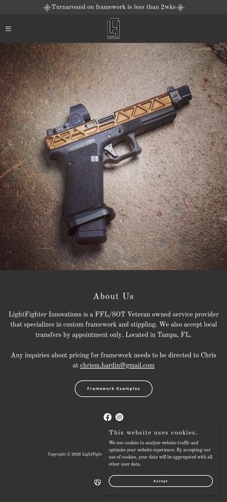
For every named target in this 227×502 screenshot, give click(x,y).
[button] (19, 29)
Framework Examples (113, 388)
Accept (160, 481)
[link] (113, 29)
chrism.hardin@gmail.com (117, 365)
